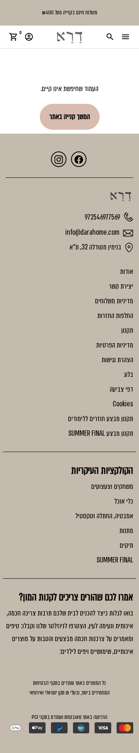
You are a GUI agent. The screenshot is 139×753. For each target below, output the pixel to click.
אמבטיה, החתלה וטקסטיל (104, 516)
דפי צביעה (121, 389)
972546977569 (103, 217)
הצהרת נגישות (117, 360)
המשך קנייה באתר (69, 117)
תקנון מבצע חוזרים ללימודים (100, 418)
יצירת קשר (121, 286)
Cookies (123, 404)
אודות (126, 271)
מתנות (126, 530)
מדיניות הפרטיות (114, 345)
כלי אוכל (123, 501)
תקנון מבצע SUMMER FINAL (100, 433)
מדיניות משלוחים (114, 301)
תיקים (126, 545)
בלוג (128, 374)
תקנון (127, 330)
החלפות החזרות (115, 315)
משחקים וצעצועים (112, 486)
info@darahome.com (93, 232)
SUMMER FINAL (115, 560)
